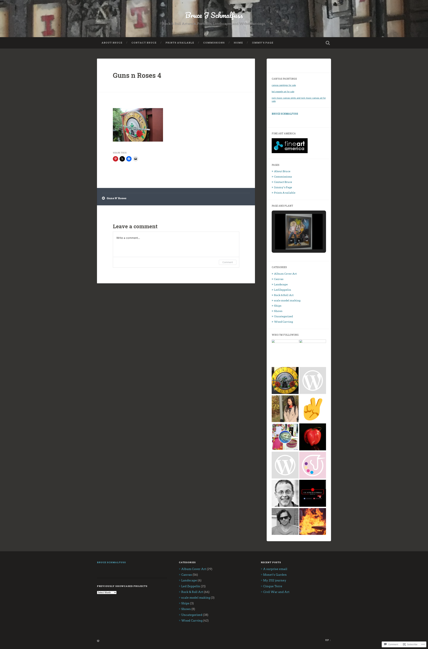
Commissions (214, 42)
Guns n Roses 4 (137, 75)
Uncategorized (283, 316)
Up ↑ (328, 640)
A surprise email (275, 569)
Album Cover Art (285, 273)
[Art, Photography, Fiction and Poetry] (285, 353)
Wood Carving (283, 321)
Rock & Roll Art (284, 295)
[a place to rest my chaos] (312, 353)
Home (238, 42)
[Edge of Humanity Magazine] (312, 522)
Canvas (278, 279)
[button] (291, 241)
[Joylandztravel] (285, 409)
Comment (227, 262)
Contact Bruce (143, 42)
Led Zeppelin (282, 289)
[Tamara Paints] (312, 465)
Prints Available (180, 42)
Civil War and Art (276, 592)
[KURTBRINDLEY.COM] (312, 409)
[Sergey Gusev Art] (285, 522)
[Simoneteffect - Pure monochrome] (312, 437)
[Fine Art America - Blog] (285, 465)
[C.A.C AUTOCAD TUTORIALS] (312, 493)
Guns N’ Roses (116, 198)
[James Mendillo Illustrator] (285, 493)
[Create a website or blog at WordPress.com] (98, 641)
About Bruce (111, 42)
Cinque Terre (272, 586)
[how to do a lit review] (312, 381)
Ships (277, 305)
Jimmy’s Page (262, 42)
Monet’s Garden (275, 574)
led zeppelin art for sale (283, 91)
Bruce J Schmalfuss (214, 15)
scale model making (287, 300)
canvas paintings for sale (284, 85)
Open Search (327, 43)
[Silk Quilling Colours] (285, 437)
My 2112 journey (274, 580)
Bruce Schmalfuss (285, 113)
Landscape (281, 284)
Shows (278, 311)
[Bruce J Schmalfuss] (285, 381)
